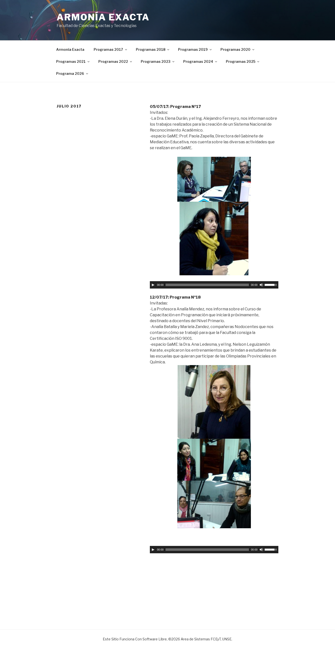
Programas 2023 (155, 61)
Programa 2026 (70, 73)
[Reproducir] (153, 285)
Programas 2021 (71, 61)
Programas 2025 (240, 61)
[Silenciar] (261, 285)
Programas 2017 (108, 49)
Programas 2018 (150, 49)
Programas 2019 (193, 49)
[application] (214, 285)
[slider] (271, 284)
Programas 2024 (198, 61)
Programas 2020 (235, 49)
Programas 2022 (113, 61)
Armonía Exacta (103, 17)
